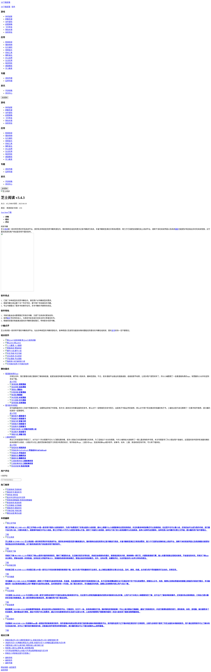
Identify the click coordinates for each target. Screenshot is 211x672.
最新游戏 (8, 658)
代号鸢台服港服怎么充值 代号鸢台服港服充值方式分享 (26, 651)
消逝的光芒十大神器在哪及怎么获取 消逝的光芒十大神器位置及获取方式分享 (35, 643)
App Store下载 (6, 212)
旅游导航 (8, 63)
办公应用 (8, 58)
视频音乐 (8, 50)
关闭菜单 (4, 97)
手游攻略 (8, 90)
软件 (13, 7)
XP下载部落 (5, 2)
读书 (113, 330)
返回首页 (12, 667)
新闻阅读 (8, 42)
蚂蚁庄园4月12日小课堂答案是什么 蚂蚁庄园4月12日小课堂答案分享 (31, 640)
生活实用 (8, 60)
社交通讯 (8, 47)
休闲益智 (8, 16)
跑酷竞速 (8, 19)
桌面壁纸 (8, 66)
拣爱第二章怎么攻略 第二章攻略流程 (19, 648)
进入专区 (13, 382)
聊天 (9, 318)
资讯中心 (8, 93)
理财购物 (8, 45)
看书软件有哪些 (11, 405)
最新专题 (8, 663)
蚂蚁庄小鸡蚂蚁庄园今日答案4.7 (17, 653)
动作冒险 (8, 22)
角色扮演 (8, 30)
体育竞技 (8, 32)
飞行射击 (8, 27)
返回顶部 (4, 670)
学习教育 (8, 68)
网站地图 (4, 667)
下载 (7, 534)
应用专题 (8, 81)
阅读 (6, 229)
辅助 (176, 229)
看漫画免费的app (11, 374)
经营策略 (8, 24)
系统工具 (8, 53)
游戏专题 (8, 78)
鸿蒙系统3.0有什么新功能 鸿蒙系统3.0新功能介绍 (24, 645)
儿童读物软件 (10, 437)
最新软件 (8, 660)
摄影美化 (8, 55)
